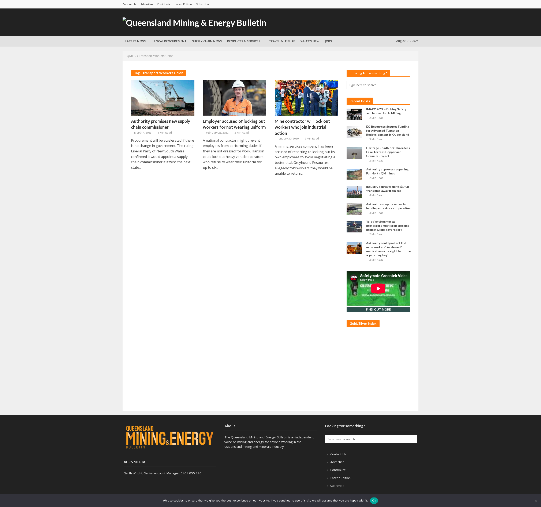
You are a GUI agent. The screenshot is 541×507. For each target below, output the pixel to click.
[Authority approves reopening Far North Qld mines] (354, 174)
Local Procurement (170, 41)
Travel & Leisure (282, 41)
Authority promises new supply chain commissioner (160, 124)
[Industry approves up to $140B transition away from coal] (354, 191)
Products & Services (243, 41)
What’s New (310, 41)
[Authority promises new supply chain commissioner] (162, 97)
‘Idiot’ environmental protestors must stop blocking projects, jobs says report (387, 225)
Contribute (164, 4)
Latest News (135, 41)
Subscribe (202, 4)
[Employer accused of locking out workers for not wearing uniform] (234, 97)
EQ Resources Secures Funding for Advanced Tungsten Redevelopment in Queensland (387, 130)
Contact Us (129, 4)
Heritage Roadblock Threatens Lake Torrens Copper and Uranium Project (388, 152)
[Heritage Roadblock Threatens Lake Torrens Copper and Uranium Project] (354, 153)
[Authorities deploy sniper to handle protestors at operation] (354, 209)
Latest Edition (183, 4)
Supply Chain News (207, 41)
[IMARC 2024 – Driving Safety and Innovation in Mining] (354, 114)
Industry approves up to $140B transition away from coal (387, 188)
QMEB (131, 56)
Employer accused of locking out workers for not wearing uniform (234, 124)
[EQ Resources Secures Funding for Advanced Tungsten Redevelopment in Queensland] (354, 131)
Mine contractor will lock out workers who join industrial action (302, 127)
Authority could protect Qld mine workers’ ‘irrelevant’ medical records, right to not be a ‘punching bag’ (388, 249)
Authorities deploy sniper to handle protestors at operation (388, 206)
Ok (374, 500)
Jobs (328, 41)
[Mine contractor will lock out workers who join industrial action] (306, 97)
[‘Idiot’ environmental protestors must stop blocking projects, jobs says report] (354, 226)
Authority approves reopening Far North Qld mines (387, 171)
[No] (536, 501)
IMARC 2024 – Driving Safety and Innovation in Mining (386, 111)
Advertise (147, 4)
